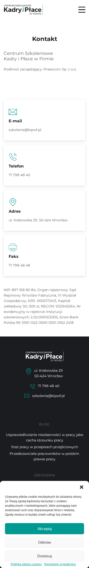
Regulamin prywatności (60, 564)
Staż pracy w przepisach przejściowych (44, 447)
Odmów (44, 542)
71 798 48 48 (19, 265)
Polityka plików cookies (26, 564)
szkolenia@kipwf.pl (25, 130)
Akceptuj (45, 529)
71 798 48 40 (19, 175)
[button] (81, 487)
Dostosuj (44, 556)
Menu (81, 10)
